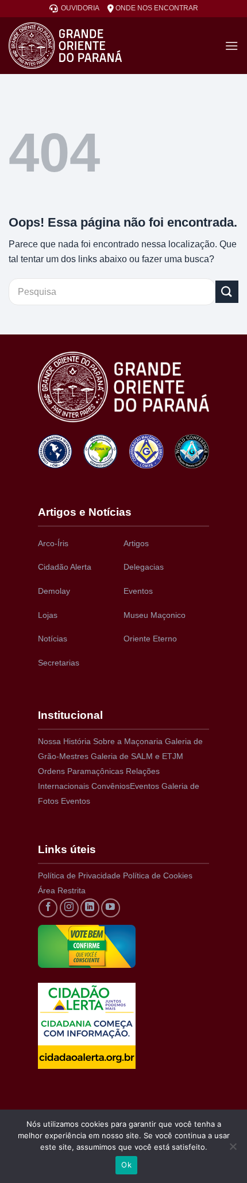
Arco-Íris (53, 543)
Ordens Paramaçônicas (81, 771)
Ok (126, 1164)
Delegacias (144, 566)
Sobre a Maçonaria (128, 741)
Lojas (47, 615)
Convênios (110, 786)
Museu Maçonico (155, 615)
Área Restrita (62, 890)
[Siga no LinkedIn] (89, 907)
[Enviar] (226, 292)
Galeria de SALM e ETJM (137, 756)
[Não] (232, 1150)
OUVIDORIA (78, 8)
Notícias (52, 638)
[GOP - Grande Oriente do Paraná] (84, 45)
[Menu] (231, 46)
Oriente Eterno (150, 638)
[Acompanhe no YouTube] (110, 907)
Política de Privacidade (79, 875)
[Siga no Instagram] (69, 907)
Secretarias (58, 662)
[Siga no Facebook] (47, 907)
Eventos (138, 591)
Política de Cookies (157, 875)
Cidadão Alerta (64, 566)
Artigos (136, 543)
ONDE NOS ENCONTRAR (156, 8)
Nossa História (64, 741)
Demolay (54, 591)
